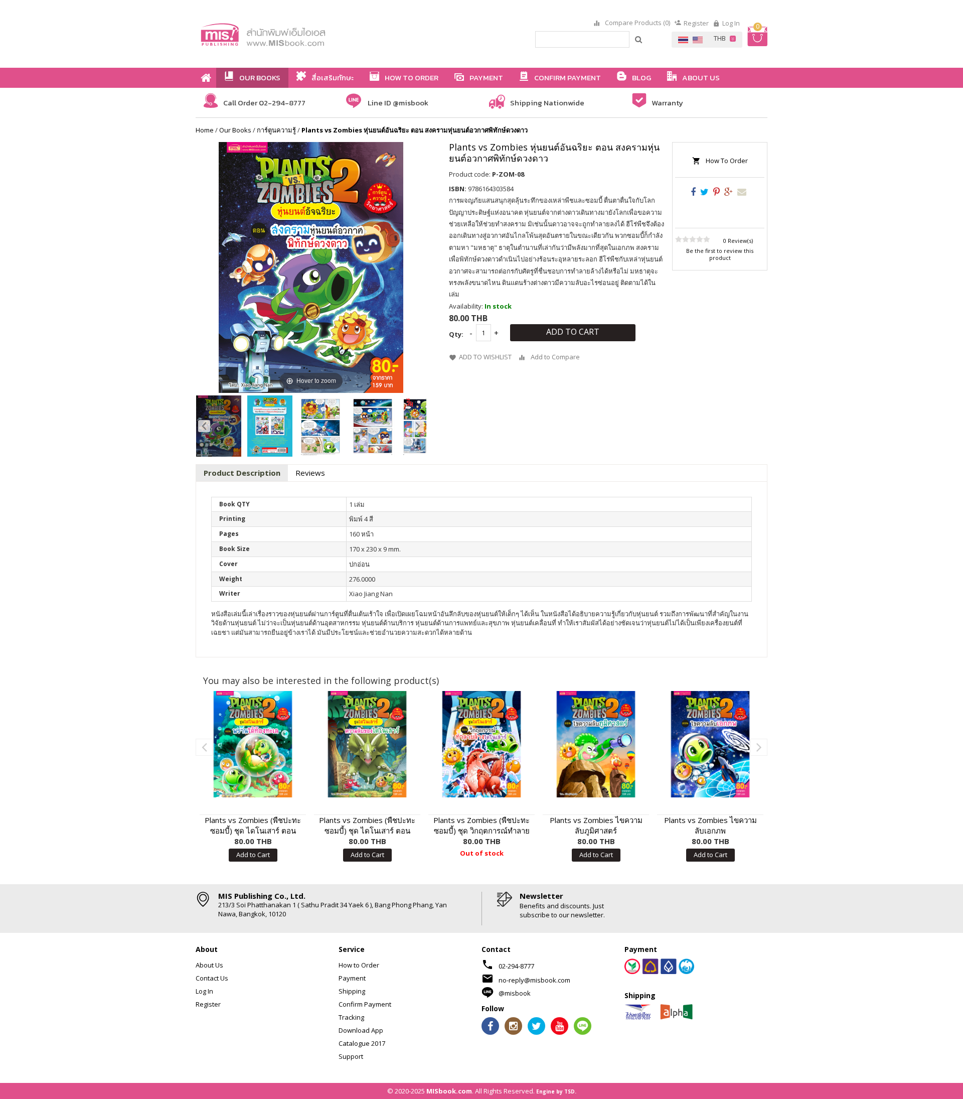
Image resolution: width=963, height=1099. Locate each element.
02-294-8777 (516, 966)
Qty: (456, 334)
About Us (209, 965)
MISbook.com (449, 1090)
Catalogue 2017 (362, 1043)
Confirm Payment (365, 1004)
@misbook (515, 993)
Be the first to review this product (719, 254)
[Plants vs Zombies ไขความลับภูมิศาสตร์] (596, 744)
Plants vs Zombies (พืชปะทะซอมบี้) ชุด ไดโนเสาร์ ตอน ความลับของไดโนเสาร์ (367, 825)
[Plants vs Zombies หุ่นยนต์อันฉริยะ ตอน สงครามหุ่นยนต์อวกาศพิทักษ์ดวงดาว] (218, 426)
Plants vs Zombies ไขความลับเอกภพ (710, 825)
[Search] (639, 39)
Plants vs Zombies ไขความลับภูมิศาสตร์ (596, 825)
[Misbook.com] (291, 34)
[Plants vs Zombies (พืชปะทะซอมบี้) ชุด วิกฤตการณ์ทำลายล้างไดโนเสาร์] (481, 744)
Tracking (351, 1017)
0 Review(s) (738, 240)
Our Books (235, 129)
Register (696, 23)
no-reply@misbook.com (534, 980)
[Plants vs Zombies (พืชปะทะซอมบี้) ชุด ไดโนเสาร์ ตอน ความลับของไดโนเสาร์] (367, 744)
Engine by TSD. (556, 1091)
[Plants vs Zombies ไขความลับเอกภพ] (710, 744)
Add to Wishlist (485, 356)
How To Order (727, 160)
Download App (361, 1030)
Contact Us (212, 978)
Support (351, 1056)
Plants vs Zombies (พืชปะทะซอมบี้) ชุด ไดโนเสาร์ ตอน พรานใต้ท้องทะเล (253, 825)
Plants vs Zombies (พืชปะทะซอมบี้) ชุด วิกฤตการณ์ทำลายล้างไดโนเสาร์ (481, 825)
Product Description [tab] (242, 473)
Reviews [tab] (310, 473)
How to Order (359, 965)
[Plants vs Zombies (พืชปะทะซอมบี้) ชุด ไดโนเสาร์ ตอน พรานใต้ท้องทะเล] (253, 744)
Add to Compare (555, 356)
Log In (731, 23)
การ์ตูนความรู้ (276, 129)
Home (205, 129)
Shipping (352, 991)
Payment (352, 978)
